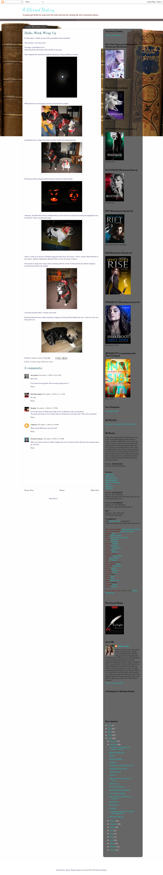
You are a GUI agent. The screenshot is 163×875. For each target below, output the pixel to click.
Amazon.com (109, 476)
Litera (114, 572)
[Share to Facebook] (64, 358)
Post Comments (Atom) (66, 498)
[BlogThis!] (59, 358)
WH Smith (108, 488)
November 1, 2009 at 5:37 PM (47, 408)
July (111, 830)
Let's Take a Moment (116, 787)
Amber (113, 568)
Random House (115, 562)
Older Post (95, 490)
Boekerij (115, 552)
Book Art (112, 775)
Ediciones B (114, 580)
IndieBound (109, 474)
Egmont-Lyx (116, 548)
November (114, 744)
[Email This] (56, 358)
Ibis (113, 533)
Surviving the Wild (111, 411)
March (112, 843)
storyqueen (34, 375)
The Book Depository (112, 482)
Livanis (113, 550)
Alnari (112, 576)
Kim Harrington (36, 394)
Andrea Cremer (123, 646)
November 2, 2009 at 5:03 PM (54, 439)
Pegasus (114, 586)
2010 (110, 735)
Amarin (114, 584)
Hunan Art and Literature (118, 537)
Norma (118, 564)
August (112, 827)
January (113, 850)
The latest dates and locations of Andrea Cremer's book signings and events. (49, 20)
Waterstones (109, 486)
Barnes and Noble (111, 478)
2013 (110, 725)
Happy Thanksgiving (116, 752)
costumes (33, 361)
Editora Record (115, 535)
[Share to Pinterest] (66, 358)
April (112, 840)
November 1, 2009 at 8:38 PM (48, 424)
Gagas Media (117, 556)
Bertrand (115, 570)
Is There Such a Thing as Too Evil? (121, 765)
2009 (110, 738)
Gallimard (114, 546)
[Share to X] (61, 358)
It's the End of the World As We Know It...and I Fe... (120, 748)
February (113, 847)
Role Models (113, 805)
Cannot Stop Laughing (117, 793)
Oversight (112, 808)
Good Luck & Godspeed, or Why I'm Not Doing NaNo (121, 812)
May (112, 837)
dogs (38, 361)
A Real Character (115, 772)
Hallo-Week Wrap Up (116, 817)
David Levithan (114, 521)
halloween (44, 361)
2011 (110, 732)
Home (62, 490)
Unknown (34, 424)
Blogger (104, 870)
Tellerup (115, 544)
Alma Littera (117, 566)
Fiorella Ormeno (37, 438)
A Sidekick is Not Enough (118, 769)
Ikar (112, 578)
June (112, 834)
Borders (108, 484)
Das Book (112, 762)
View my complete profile (114, 683)
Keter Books (114, 558)
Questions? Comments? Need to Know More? (121, 424)
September (114, 824)
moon (51, 361)
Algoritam (114, 539)
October (113, 821)
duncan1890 (87, 870)
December (113, 741)
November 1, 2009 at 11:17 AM (54, 394)
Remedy (112, 756)
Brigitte (33, 408)
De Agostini (113, 560)
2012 (110, 729)
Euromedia (114, 542)
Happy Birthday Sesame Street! (120, 790)
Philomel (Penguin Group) (131, 529)
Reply (33, 386)
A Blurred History (38, 10)
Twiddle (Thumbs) (115, 759)
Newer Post (29, 490)
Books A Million (111, 480)
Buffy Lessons (114, 784)
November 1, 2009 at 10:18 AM (50, 375)
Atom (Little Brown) (127, 531)
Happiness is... (114, 802)
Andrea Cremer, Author (113, 35)
